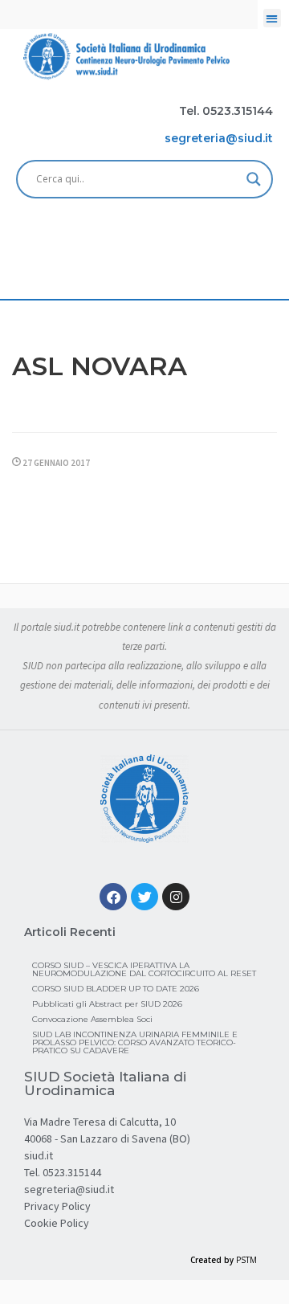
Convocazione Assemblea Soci (92, 1019)
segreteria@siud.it (69, 1189)
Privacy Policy (57, 1206)
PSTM (246, 1259)
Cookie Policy (56, 1223)
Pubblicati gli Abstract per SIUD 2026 (107, 1004)
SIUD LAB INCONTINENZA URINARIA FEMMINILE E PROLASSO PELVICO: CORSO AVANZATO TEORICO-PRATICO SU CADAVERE (135, 1042)
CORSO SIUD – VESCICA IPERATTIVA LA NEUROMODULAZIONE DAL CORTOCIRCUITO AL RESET (144, 969)
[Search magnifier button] (253, 179)
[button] (272, 18)
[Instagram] (175, 896)
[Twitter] (144, 896)
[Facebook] (113, 896)
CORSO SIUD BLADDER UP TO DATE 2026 (115, 988)
